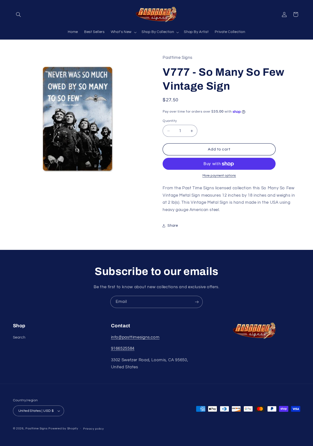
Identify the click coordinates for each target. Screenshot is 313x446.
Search (19, 337)
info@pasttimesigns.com (135, 337)
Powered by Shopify (63, 428)
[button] (18, 14)
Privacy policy (93, 428)
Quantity (170, 121)
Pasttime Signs (36, 428)
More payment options (219, 176)
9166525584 (122, 348)
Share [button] (173, 225)
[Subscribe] (196, 302)
